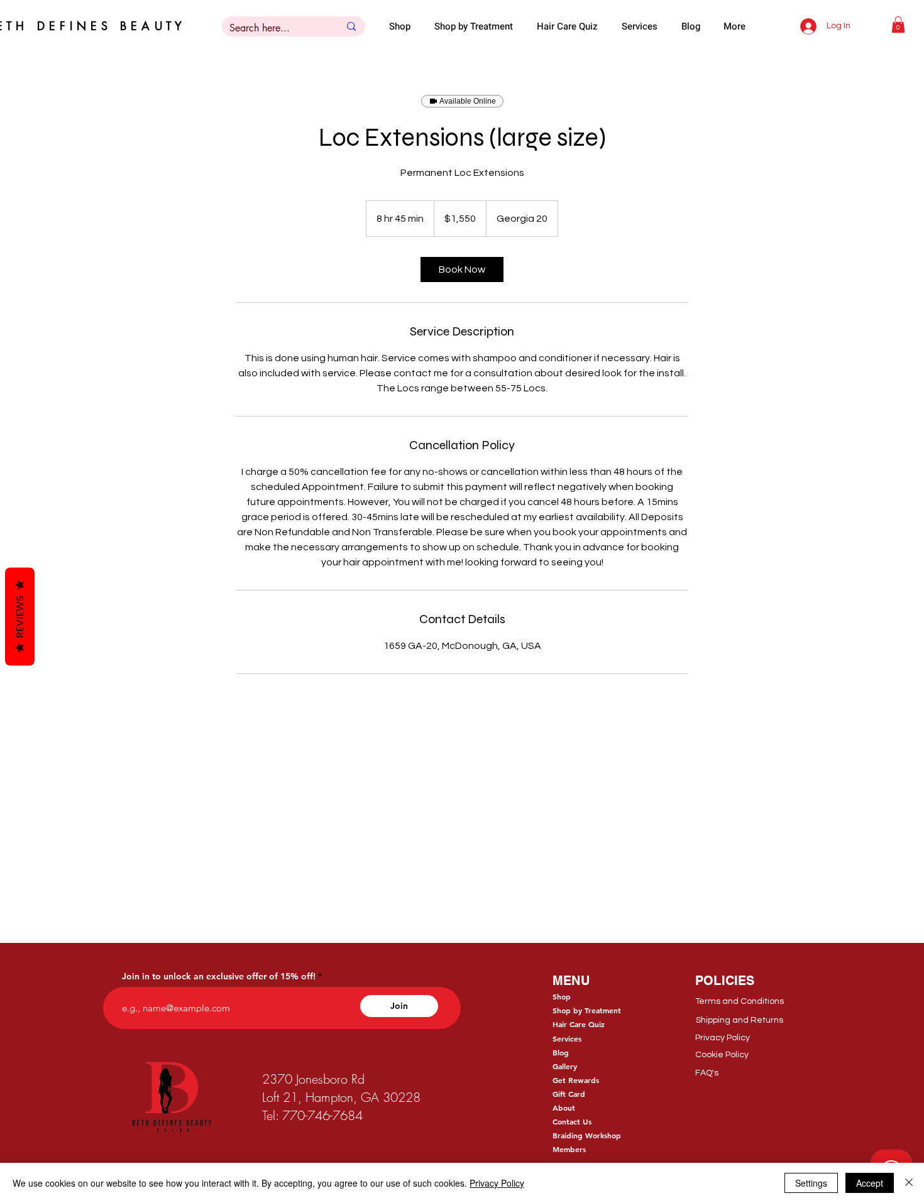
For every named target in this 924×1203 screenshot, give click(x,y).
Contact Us (572, 1121)
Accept (869, 1183)
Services (567, 1039)
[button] (898, 24)
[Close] (908, 1183)
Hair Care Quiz (579, 1024)
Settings (811, 1183)
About (564, 1108)
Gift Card (569, 1094)
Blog (561, 1052)
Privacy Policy (497, 1183)
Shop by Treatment (587, 1010)
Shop (562, 996)
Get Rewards (576, 1080)
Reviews (20, 616)
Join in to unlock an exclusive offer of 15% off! (219, 976)
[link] (462, 269)
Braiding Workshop (587, 1135)
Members (569, 1149)
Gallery (565, 1066)
